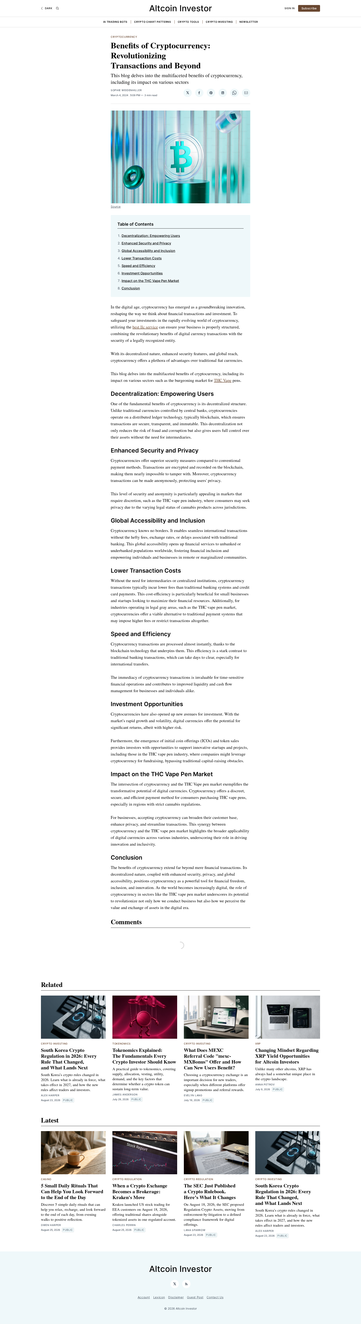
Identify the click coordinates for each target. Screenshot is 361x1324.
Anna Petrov (265, 1084)
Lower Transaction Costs (142, 258)
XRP (258, 1043)
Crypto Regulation (127, 1179)
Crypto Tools (188, 21)
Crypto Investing (219, 21)
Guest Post (195, 1297)
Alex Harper (50, 1095)
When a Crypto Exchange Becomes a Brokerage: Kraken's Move (139, 1191)
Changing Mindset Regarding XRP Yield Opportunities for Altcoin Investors (287, 1055)
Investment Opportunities (142, 273)
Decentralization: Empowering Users (151, 236)
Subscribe (309, 8)
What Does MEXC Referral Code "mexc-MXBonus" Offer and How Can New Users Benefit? (212, 1058)
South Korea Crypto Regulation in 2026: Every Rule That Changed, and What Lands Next (69, 1058)
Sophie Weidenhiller (126, 90)
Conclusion (131, 288)
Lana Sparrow (194, 1230)
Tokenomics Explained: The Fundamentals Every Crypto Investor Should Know (144, 1055)
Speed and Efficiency (138, 266)
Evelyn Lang (193, 1095)
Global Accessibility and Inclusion (148, 251)
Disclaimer (176, 1297)
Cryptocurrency (124, 36)
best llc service (145, 327)
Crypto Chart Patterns (152, 21)
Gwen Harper (51, 1225)
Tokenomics (121, 1043)
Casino (46, 1179)
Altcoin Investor (180, 8)
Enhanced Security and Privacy (146, 243)
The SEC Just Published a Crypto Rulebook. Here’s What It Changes (210, 1191)
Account (144, 1297)
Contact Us (215, 1297)
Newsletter (248, 21)
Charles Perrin (124, 1225)
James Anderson (125, 1094)
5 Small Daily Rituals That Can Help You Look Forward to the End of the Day (72, 1191)
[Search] (57, 8)
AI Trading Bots (115, 21)
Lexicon (159, 1297)
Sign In (290, 8)
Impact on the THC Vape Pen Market (150, 281)
